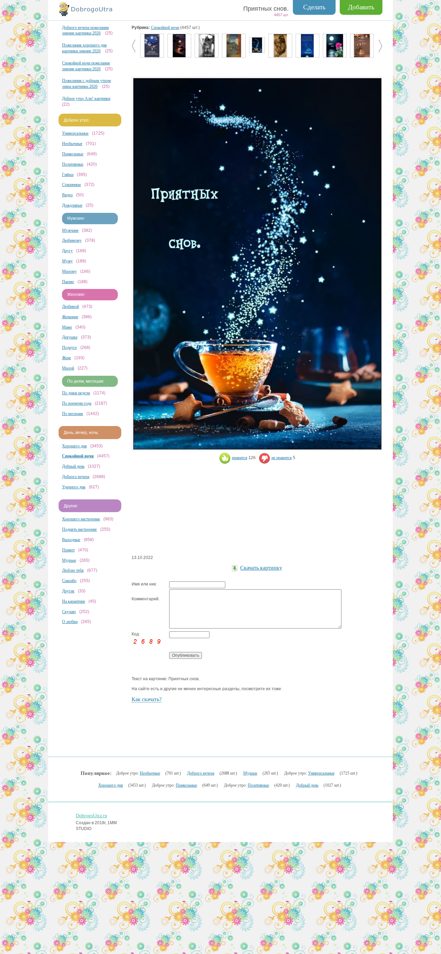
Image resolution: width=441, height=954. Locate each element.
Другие (68, 591)
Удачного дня (73, 487)
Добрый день (73, 466)
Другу (67, 250)
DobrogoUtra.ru (91, 815)
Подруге (69, 347)
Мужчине (70, 230)
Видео (67, 195)
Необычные (72, 143)
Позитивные (72, 164)
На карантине (73, 601)
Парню (68, 281)
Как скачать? (147, 699)
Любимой (70, 306)
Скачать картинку (261, 568)
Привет (68, 550)
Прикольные (72, 154)
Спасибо (69, 580)
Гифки (67, 174)
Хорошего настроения (81, 519)
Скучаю (69, 611)
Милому (69, 271)
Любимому (72, 240)
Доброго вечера (75, 476)
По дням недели (76, 393)
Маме (67, 327)
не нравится (281, 457)
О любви (70, 621)
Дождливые (72, 205)
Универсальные (75, 133)
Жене (66, 357)
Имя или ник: (144, 584)
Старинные (71, 184)
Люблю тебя (73, 570)
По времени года (76, 403)
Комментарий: (146, 599)
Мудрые (69, 560)
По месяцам (72, 413)
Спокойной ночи (165, 27)
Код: (136, 634)
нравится (239, 457)
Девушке (70, 337)
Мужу (67, 261)
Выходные (71, 539)
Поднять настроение (79, 529)
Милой (68, 368)
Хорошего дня (74, 446)
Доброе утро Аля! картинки (86, 98)
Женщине (70, 316)
